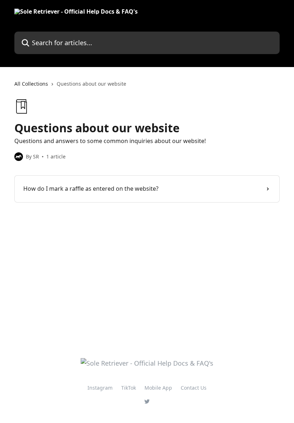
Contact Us (194, 387)
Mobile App (158, 387)
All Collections (31, 83)
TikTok (128, 387)
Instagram (100, 387)
